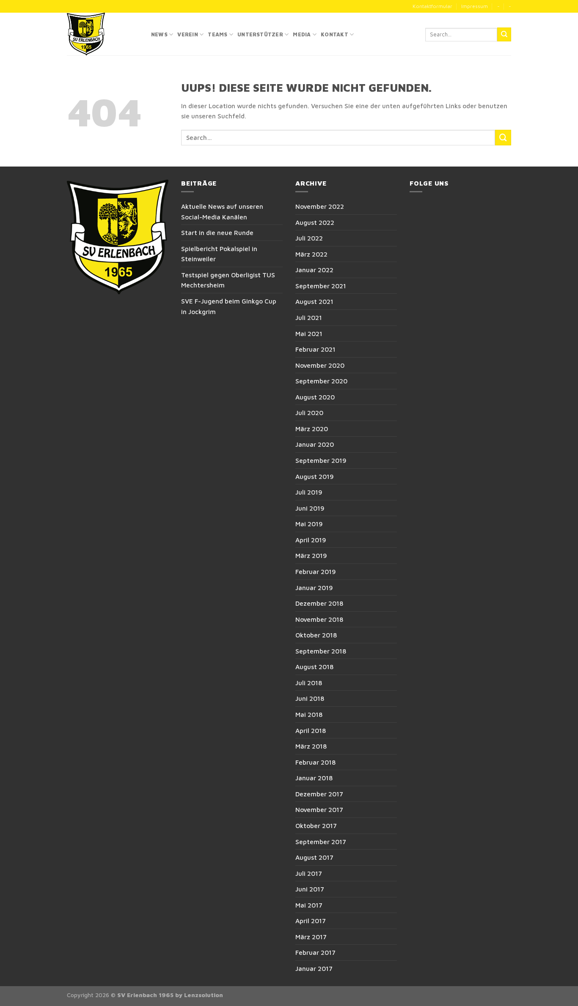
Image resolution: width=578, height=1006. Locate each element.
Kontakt (334, 34)
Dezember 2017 (319, 794)
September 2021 (320, 286)
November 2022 (319, 206)
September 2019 (321, 460)
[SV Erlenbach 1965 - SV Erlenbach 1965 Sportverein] (102, 34)
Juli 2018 (308, 682)
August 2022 (314, 222)
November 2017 (319, 809)
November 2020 (319, 365)
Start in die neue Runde (217, 232)
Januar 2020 (314, 444)
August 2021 (314, 301)
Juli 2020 (309, 412)
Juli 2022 (309, 238)
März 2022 (311, 254)
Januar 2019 (314, 587)
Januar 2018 (314, 778)
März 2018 (311, 746)
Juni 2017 (309, 889)
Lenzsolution (203, 995)
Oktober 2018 (316, 635)
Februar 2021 (315, 349)
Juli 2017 (308, 873)
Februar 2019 (315, 571)
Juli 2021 (308, 317)
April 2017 (310, 920)
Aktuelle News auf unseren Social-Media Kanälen (222, 211)
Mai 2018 (308, 714)
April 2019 (310, 540)
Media (302, 34)
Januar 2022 (314, 269)
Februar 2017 (315, 952)
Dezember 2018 (319, 603)
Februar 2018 (315, 762)
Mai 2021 (308, 333)
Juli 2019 (308, 492)
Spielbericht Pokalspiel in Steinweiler (219, 254)
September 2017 (320, 841)
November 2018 (319, 619)
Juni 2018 (309, 698)
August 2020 (315, 397)
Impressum (474, 6)
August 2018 (314, 666)
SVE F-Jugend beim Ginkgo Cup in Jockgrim (228, 306)
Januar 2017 (314, 968)
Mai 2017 (308, 905)
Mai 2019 (309, 524)
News (159, 34)
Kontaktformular (432, 6)
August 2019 (314, 476)
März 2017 (311, 936)
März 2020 (311, 428)
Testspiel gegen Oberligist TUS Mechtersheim (228, 280)
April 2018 (310, 730)
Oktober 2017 (316, 825)
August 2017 (314, 857)
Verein (187, 34)
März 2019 (311, 555)
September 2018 (320, 651)
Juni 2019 (310, 508)
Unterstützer (260, 34)
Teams (217, 34)
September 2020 (321, 381)
